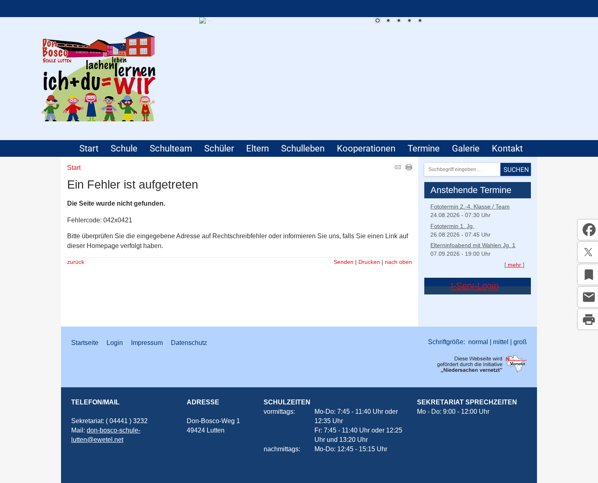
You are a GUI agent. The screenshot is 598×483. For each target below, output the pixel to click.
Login (115, 342)
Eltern (257, 148)
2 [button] (388, 21)
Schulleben (303, 148)
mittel (501, 341)
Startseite (84, 342)
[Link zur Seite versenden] (397, 168)
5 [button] (419, 21)
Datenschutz (189, 342)
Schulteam (171, 148)
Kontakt (507, 148)
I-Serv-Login (475, 286)
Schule (124, 148)
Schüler (219, 148)
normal (478, 341)
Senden (344, 262)
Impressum (147, 342)
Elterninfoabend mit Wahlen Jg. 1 (472, 245)
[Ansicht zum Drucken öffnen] (409, 168)
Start (88, 148)
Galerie (466, 148)
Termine (424, 148)
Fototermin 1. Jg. (452, 226)
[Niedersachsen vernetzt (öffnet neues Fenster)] (482, 370)
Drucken (369, 262)
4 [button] (409, 21)
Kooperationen (366, 148)
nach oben (398, 262)
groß (520, 341)
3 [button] (398, 21)
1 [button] (377, 21)
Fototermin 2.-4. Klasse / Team (470, 206)
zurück (75, 262)
